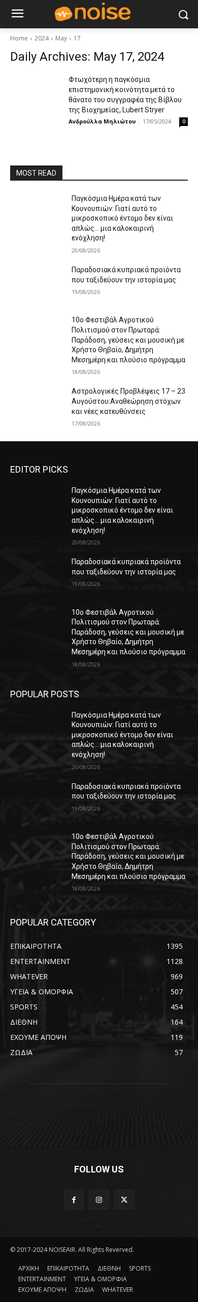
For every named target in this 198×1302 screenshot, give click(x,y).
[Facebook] (74, 1199)
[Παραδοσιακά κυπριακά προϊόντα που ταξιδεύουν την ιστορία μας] (36, 284)
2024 (42, 38)
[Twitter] (124, 1199)
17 (77, 38)
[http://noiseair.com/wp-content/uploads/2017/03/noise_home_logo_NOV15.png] (99, 12)
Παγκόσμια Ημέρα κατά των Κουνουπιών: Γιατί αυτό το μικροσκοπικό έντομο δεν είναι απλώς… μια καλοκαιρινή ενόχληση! (122, 218)
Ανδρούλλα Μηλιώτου (102, 121)
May (61, 38)
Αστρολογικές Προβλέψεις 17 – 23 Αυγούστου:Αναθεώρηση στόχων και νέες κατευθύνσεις (128, 401)
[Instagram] (99, 1199)
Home (19, 38)
